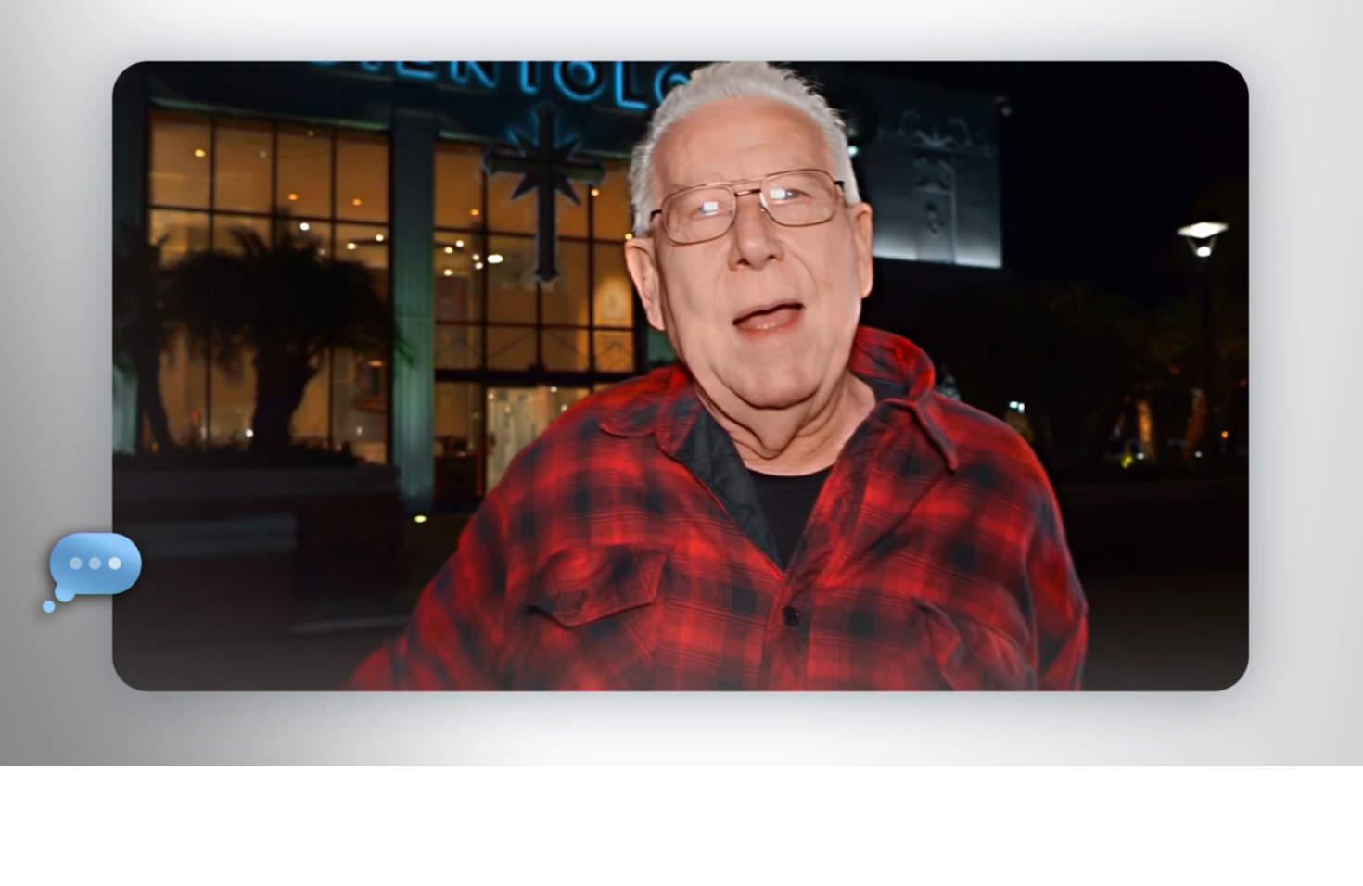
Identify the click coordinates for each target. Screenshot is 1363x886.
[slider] (718, 748)
